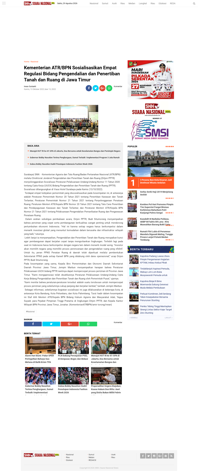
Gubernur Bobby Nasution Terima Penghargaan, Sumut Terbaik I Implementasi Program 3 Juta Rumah (75, 157)
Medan (132, 3)
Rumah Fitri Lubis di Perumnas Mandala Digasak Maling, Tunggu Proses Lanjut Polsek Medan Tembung (156, 235)
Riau (123, 3)
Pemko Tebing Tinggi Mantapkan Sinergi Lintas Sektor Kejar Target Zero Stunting (156, 309)
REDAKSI (174, 3)
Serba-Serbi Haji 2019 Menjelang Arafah (156, 193)
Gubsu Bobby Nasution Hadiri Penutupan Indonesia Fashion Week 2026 (61, 164)
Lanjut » (168, 318)
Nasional (94, 3)
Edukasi (162, 3)
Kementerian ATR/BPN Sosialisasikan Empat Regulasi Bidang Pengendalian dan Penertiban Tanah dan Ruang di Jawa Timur (72, 73)
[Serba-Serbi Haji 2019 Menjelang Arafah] (132, 194)
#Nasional (30, 312)
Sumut (105, 3)
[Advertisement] (99, 37)
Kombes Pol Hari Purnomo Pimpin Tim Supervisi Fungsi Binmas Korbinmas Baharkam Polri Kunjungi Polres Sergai (156, 208)
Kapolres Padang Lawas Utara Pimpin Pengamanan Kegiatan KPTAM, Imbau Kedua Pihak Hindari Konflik (155, 259)
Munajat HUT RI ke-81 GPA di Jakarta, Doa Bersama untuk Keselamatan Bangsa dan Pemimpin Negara (75, 151)
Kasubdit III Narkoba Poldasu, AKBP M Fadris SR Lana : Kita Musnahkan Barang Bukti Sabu (155, 222)
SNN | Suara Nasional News (106, 468)
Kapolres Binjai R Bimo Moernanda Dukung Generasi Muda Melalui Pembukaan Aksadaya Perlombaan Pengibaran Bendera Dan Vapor (155, 284)
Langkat (143, 3)
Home (26, 62)
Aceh (114, 3)
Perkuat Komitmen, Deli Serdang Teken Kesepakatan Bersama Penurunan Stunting (155, 297)
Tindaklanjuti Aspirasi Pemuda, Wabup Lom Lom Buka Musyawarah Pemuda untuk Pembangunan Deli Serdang (155, 271)
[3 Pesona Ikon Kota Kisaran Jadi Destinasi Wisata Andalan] (151, 163)
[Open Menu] (4, 3)
